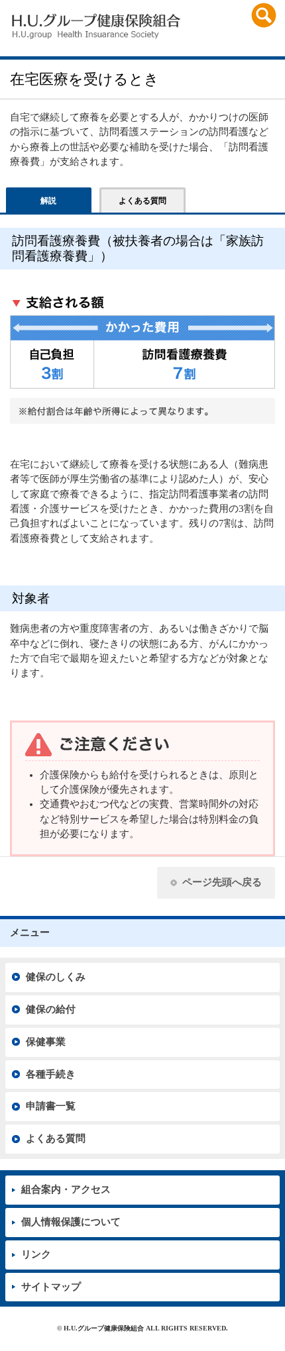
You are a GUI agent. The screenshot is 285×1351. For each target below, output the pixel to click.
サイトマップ (51, 1286)
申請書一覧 (51, 1106)
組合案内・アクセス (66, 1189)
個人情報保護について (71, 1222)
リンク (36, 1254)
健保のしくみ (56, 977)
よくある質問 (56, 1138)
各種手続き (51, 1074)
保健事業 (46, 1041)
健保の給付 (51, 1009)
